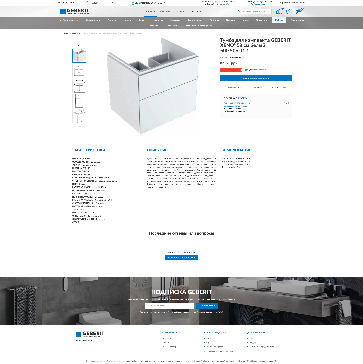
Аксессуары (173, 26)
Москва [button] (242, 98)
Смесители (261, 20)
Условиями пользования (206, 312)
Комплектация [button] (279, 87)
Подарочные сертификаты (199, 26)
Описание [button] (257, 87)
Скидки (252, 343)
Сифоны (214, 20)
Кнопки (127, 20)
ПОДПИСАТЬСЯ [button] (207, 306)
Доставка (167, 338)
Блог (251, 338)
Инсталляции (93, 20)
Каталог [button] (150, 11)
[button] (259, 4)
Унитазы (111, 20)
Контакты (196, 11)
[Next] (79, 126)
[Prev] (79, 45)
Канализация (297, 20)
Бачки (142, 20)
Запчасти (154, 26)
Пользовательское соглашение (220, 351)
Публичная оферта (214, 347)
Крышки (230, 20)
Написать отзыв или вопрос (181, 257)
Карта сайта (211, 343)
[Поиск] (239, 11)
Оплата (166, 343)
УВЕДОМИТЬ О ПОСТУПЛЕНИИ (256, 78)
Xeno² (83, 222)
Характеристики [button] (234, 87)
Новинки (181, 11)
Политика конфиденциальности (264, 347)
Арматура (175, 20)
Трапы (245, 20)
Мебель (279, 20)
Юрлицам (165, 11)
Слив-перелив (195, 20)
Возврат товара (170, 347)
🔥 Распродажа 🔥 (68, 20)
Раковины (158, 20)
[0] (299, 11)
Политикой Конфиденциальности (181, 312)
